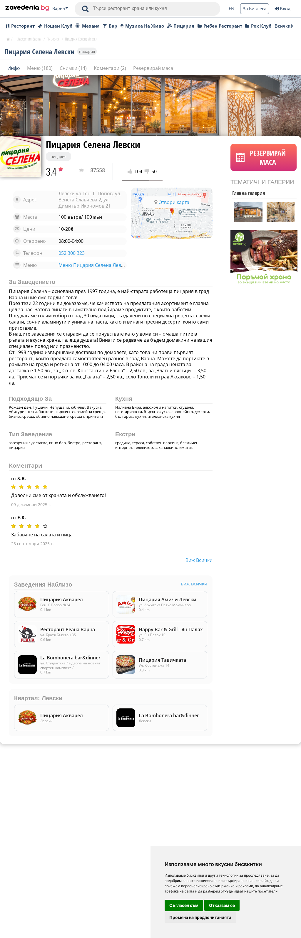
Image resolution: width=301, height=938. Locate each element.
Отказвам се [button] (222, 905)
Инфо (14, 68)
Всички (282, 25)
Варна (58, 8)
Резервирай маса (153, 68)
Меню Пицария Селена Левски (93, 265)
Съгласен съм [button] (183, 905)
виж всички (199, 560)
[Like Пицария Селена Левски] (131, 172)
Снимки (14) (74, 68)
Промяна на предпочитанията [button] (200, 917)
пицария (87, 51)
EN (231, 8)
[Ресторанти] (27, 8)
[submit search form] (85, 9)
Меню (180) (40, 68)
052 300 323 (71, 253)
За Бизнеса (254, 8)
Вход (285, 8)
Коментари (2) (110, 68)
